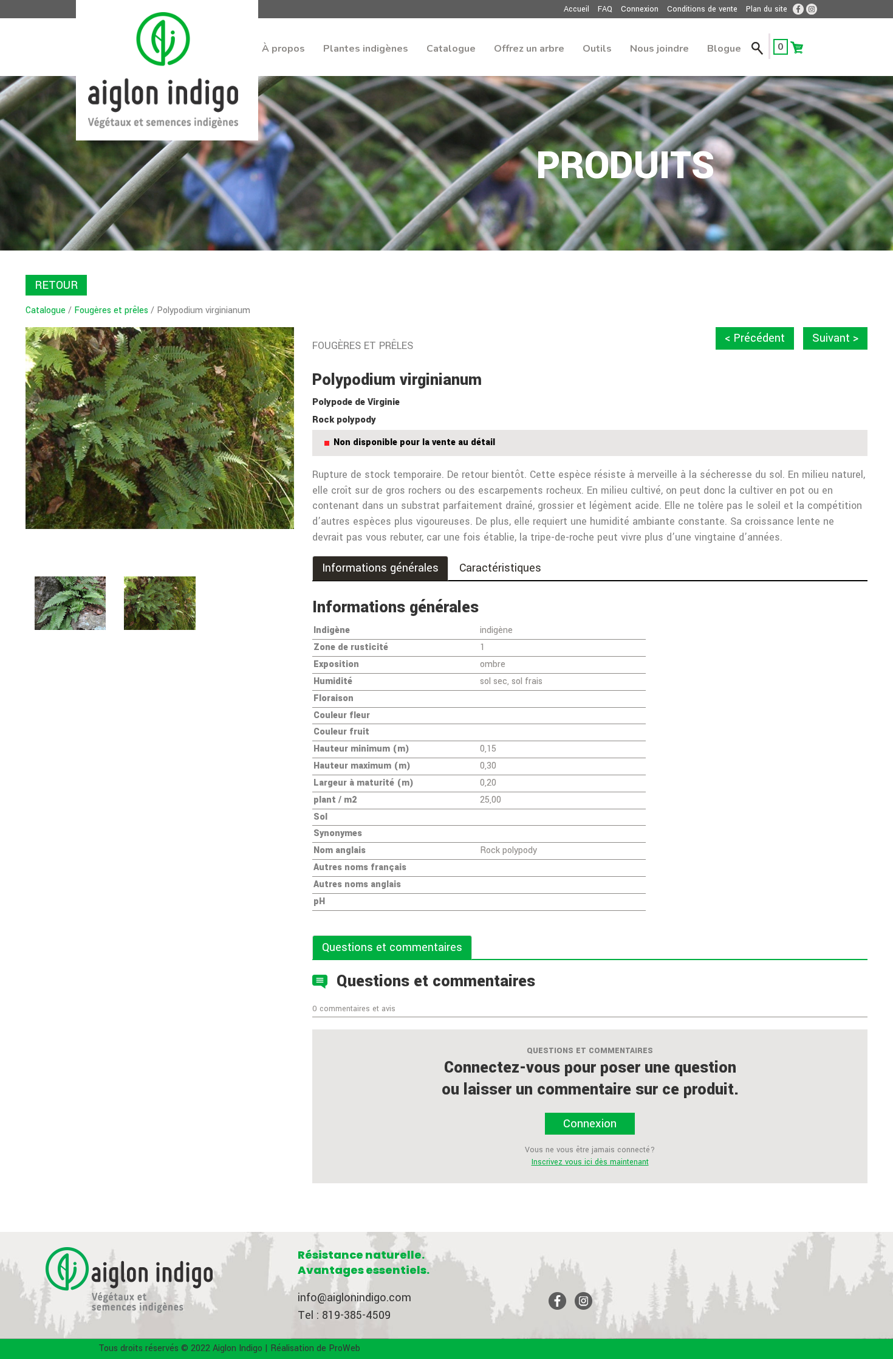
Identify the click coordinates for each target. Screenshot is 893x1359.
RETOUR (56, 285)
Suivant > (835, 338)
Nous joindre (659, 48)
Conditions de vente (702, 9)
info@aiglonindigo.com (354, 1297)
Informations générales (380, 568)
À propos (283, 48)
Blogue (724, 48)
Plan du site (766, 9)
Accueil (576, 9)
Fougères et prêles (111, 310)
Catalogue (451, 48)
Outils (597, 48)
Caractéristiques (500, 568)
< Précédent (755, 338)
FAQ (605, 9)
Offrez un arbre (529, 48)
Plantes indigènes (365, 48)
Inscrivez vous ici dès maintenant (590, 1162)
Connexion (640, 9)
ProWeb (344, 1348)
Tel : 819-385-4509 (344, 1315)
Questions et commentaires (392, 947)
